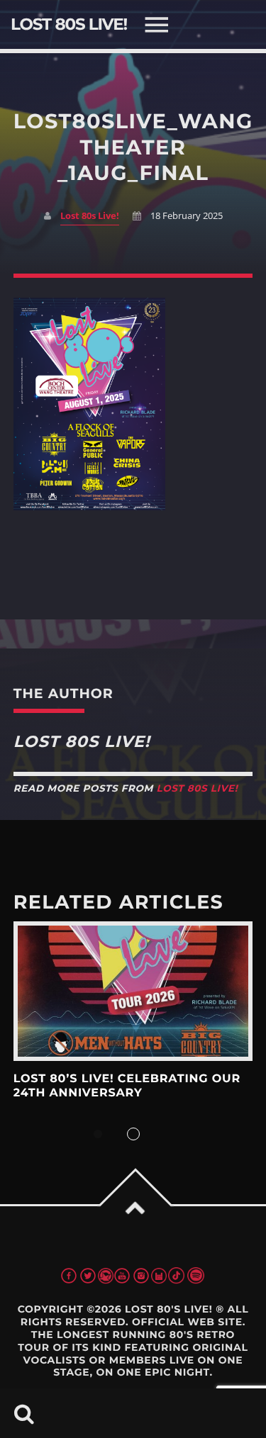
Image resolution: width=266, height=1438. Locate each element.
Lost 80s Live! (89, 216)
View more (133, 991)
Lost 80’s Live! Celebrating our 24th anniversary (126, 1086)
